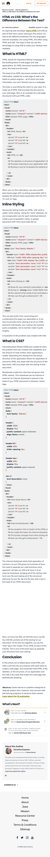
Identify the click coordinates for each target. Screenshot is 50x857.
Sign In (28, 3)
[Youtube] (32, 838)
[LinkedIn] (6, 775)
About (25, 802)
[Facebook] (17, 838)
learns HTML (31, 31)
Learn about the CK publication (16, 696)
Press (25, 820)
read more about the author (15, 771)
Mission (25, 811)
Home (25, 797)
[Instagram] (27, 838)
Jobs (25, 806)
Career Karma (31, 752)
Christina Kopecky (12, 27)
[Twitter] (22, 838)
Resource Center (25, 815)
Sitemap (25, 829)
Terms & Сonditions (25, 824)
